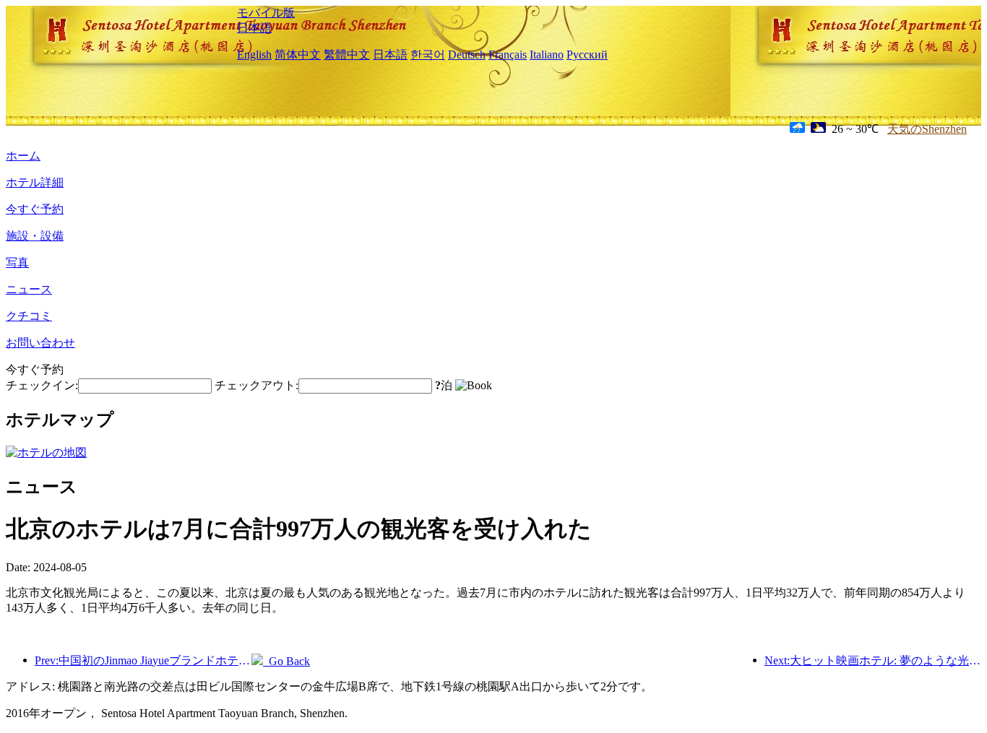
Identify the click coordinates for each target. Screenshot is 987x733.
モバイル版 (266, 12)
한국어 (427, 54)
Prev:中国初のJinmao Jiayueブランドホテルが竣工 (143, 660)
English (254, 54)
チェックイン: (42, 385)
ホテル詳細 (35, 182)
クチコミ (29, 316)
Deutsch (467, 54)
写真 (17, 262)
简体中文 (298, 54)
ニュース (29, 289)
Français (507, 54)
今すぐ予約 (35, 209)
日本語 (254, 28)
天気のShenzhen (927, 129)
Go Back (286, 661)
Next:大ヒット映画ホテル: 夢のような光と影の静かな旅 (872, 660)
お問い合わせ (40, 343)
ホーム (23, 155)
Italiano (547, 54)
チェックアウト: (256, 385)
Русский (587, 54)
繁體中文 (347, 54)
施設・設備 (35, 236)
